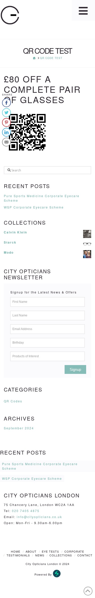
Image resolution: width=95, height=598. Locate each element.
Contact (84, 555)
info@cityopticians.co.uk (39, 517)
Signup (75, 369)
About (31, 551)
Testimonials (18, 555)
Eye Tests (50, 551)
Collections (60, 555)
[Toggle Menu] (83, 10)
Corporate (74, 551)
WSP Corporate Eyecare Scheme (34, 207)
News (39, 555)
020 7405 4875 (26, 511)
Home (15, 551)
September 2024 (19, 428)
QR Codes (13, 401)
